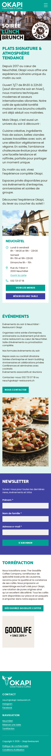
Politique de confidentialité (15, 746)
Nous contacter (15, 390)
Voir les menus (25, 288)
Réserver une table (25, 296)
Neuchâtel (7, 721)
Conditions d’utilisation (13, 750)
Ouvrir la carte (18, 275)
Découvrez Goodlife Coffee (23, 608)
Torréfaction (8, 729)
